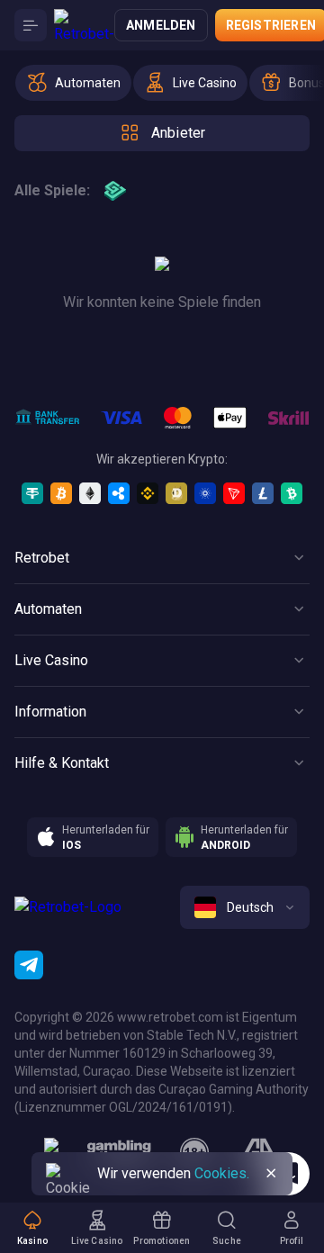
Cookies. (221, 1173)
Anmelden (161, 25)
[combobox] (245, 907)
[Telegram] (28, 965)
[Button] (30, 25)
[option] (73, 83)
